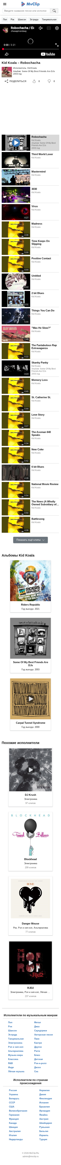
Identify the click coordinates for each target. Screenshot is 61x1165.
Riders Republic (30, 604)
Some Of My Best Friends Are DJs (38, 71)
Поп (5, 19)
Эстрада (34, 19)
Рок (12, 19)
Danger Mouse (30, 923)
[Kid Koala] (7, 72)
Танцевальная (49, 19)
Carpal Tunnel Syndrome (30, 722)
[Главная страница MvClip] (31, 4)
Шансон (22, 19)
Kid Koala (32, 68)
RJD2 (30, 987)
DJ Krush (30, 794)
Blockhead (30, 859)
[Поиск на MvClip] (54, 10)
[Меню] (4, 4)
